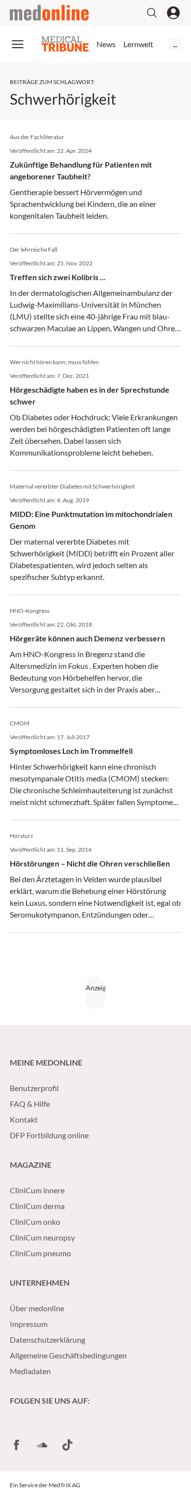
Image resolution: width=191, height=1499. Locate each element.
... (175, 44)
